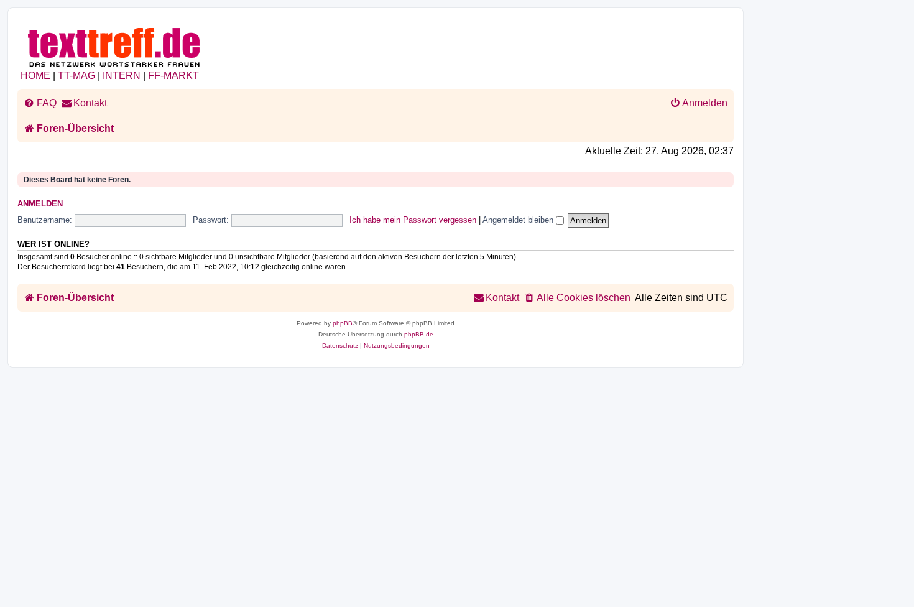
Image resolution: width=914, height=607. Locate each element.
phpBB (343, 323)
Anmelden (40, 204)
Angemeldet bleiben (519, 220)
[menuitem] (40, 103)
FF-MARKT (173, 75)
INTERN (122, 75)
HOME (35, 75)
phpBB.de (418, 334)
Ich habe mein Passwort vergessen (412, 220)
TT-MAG (76, 75)
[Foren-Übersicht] (115, 45)
